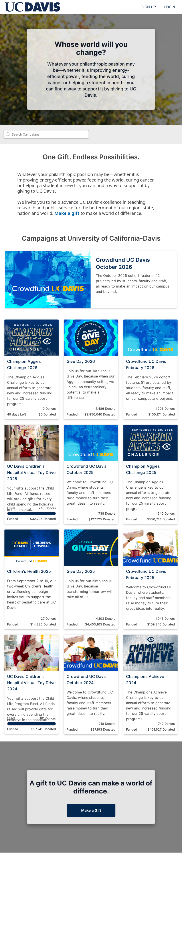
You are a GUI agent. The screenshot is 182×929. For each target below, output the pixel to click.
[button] (31, 369)
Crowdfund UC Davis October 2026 (123, 263)
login (169, 7)
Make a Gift (91, 810)
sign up (148, 7)
